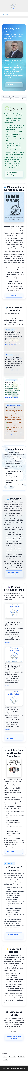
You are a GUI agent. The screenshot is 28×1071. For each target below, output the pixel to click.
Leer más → (8, 642)
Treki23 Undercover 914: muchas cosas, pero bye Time (13, 667)
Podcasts (17, 98)
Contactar (10, 84)
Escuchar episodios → (11, 344)
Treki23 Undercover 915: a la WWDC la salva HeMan (13, 624)
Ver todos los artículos (11, 737)
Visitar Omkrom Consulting (12, 174)
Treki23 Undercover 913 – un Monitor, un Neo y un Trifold (14, 711)
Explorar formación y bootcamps (13, 936)
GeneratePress (21, 1068)
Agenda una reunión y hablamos (14, 1037)
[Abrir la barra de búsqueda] (24, 14)
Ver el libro (14, 295)
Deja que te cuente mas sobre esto (13, 574)
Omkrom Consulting (8, 98)
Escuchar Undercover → (11, 370)
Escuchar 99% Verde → (11, 397)
